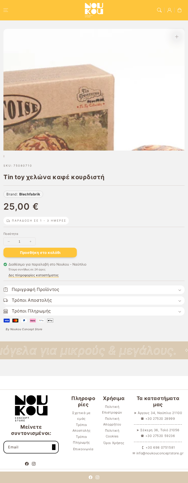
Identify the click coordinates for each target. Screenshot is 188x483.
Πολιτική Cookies (112, 433)
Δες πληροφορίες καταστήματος (33, 275)
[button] (6, 10)
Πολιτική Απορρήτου (112, 421)
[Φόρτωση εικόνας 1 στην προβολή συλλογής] (3, 156)
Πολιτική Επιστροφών (112, 409)
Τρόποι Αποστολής (81, 427)
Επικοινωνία (83, 449)
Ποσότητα (10, 234)
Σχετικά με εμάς (81, 415)
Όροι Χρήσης (113, 443)
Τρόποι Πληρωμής (81, 439)
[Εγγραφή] (54, 447)
